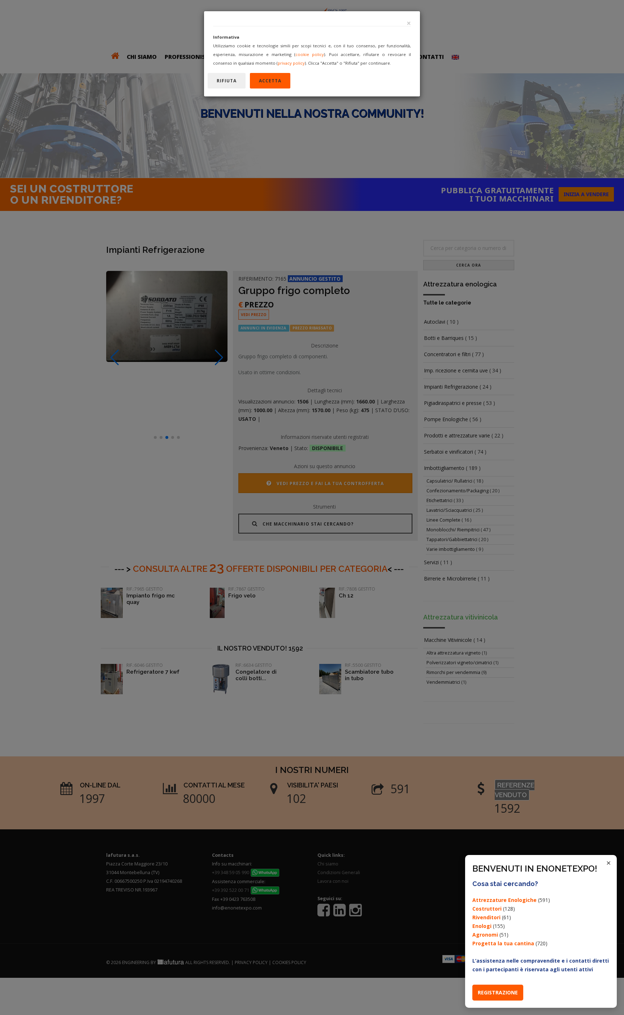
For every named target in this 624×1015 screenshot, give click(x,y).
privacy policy (291, 63)
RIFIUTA (227, 81)
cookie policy (309, 54)
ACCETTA (270, 81)
